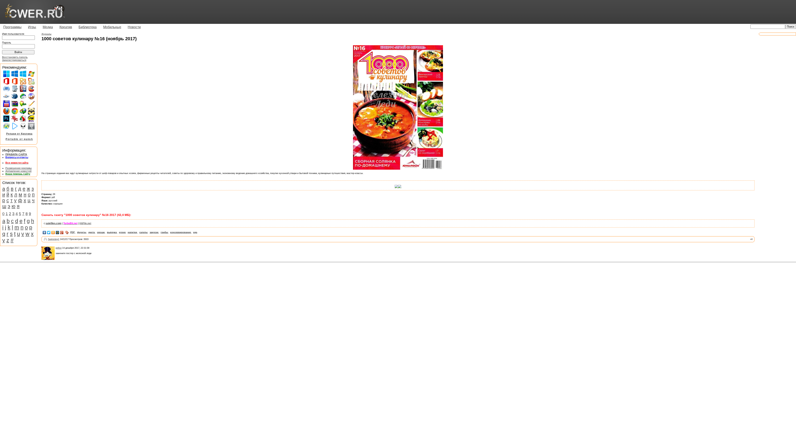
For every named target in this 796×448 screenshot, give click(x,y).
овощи (101, 232)
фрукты (81, 232)
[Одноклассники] (53, 232)
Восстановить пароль (15, 57)
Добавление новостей (18, 171)
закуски (154, 232)
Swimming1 (53, 239)
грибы (164, 232)
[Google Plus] (62, 232)
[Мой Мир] (57, 232)
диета (91, 232)
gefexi (59, 248)
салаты (143, 232)
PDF (72, 232)
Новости (134, 27)
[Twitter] (49, 232)
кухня (122, 232)
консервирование (180, 232)
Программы (12, 27)
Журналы (46, 34)
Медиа (48, 27)
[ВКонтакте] (44, 232)
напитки (132, 232)
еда (195, 232)
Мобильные (112, 27)
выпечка (112, 232)
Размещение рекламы (18, 168)
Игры (32, 27)
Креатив (65, 27)
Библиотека (88, 27)
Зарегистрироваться (14, 60)
